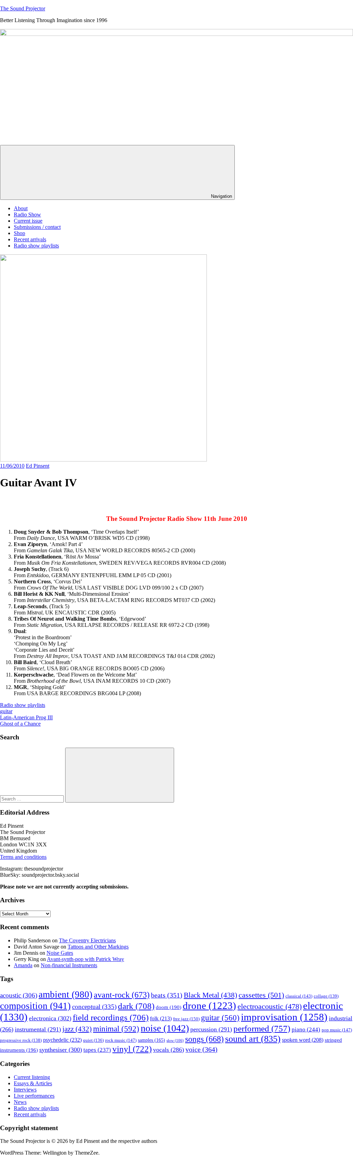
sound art (253, 1039)
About (21, 208)
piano (306, 1029)
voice (201, 1049)
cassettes (261, 995)
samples (151, 1040)
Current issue (28, 221)
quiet (93, 1040)
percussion (211, 1029)
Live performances (34, 1096)
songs (204, 1038)
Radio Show (27, 214)
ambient (65, 994)
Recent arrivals (30, 239)
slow (175, 1040)
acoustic (18, 995)
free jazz (186, 1018)
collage (326, 996)
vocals (168, 1049)
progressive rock (21, 1040)
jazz (77, 1029)
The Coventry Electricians (87, 940)
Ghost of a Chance (20, 724)
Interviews (25, 1089)
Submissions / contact (37, 227)
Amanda (23, 965)
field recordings (111, 1017)
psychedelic (62, 1040)
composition (35, 1006)
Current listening (32, 1077)
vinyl (132, 1048)
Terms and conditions (23, 857)
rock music (121, 1040)
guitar (6, 711)
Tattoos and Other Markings (98, 947)
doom (168, 1007)
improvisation (284, 1016)
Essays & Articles (33, 1083)
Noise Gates (60, 953)
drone (209, 1005)
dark (136, 1006)
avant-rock (122, 994)
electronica (50, 1018)
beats (166, 995)
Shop (19, 233)
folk (161, 1018)
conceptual (94, 1006)
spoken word (302, 1040)
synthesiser (60, 1049)
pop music (337, 1029)
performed (261, 1028)
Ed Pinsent (37, 466)
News (20, 1102)
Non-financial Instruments (69, 965)
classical (298, 996)
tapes (97, 1050)
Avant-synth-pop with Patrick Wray (85, 959)
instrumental (38, 1029)
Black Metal (210, 995)
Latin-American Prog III (26, 717)
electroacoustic (270, 1006)
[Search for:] (32, 799)
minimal (116, 1028)
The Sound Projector (22, 8)
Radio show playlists (36, 246)
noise (165, 1028)
